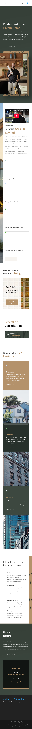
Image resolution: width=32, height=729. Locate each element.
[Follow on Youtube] (20, 682)
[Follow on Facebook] (11, 682)
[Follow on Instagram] (17, 682)
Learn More (10, 384)
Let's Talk (11, 259)
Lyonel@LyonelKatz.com (16, 674)
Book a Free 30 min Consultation (13, 46)
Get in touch (10, 655)
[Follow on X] (14, 682)
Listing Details (11, 302)
